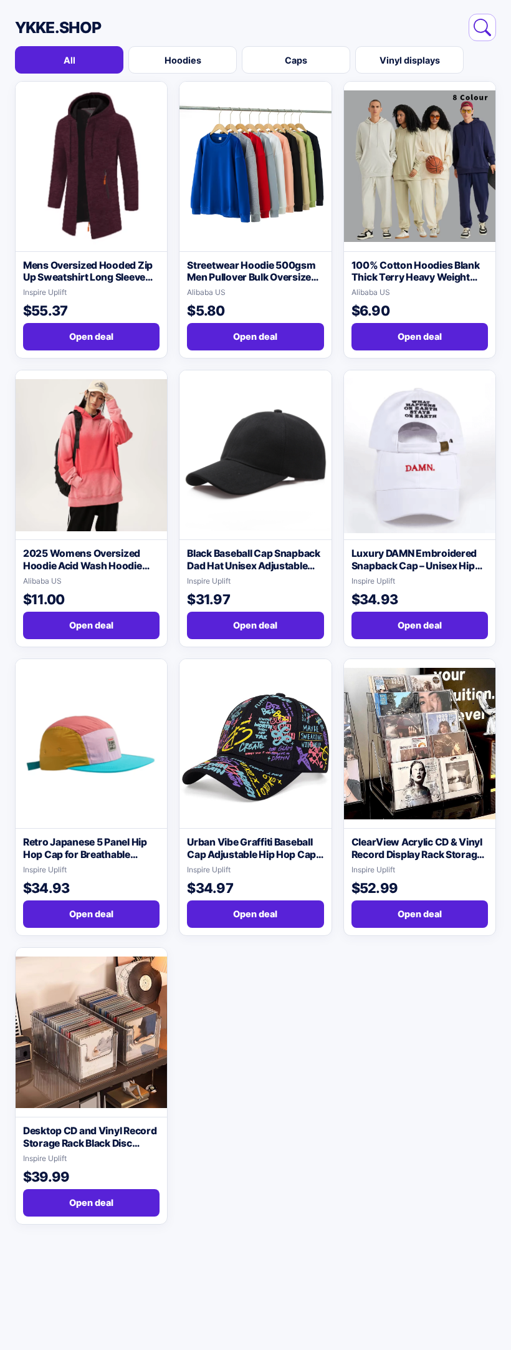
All (69, 60)
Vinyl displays (410, 60)
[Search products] (482, 27)
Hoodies (183, 60)
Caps (296, 60)
